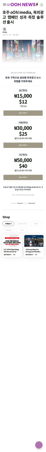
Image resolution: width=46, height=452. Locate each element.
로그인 (27, 195)
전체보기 (8, 223)
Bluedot (20, 203)
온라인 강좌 (22, 223)
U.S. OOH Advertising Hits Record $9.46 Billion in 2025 (11, 251)
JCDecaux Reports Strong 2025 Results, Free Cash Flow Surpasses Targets (33, 252)
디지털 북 (8, 230)
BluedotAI (32, 203)
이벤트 (36, 223)
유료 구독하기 (23, 113)
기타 (21, 230)
